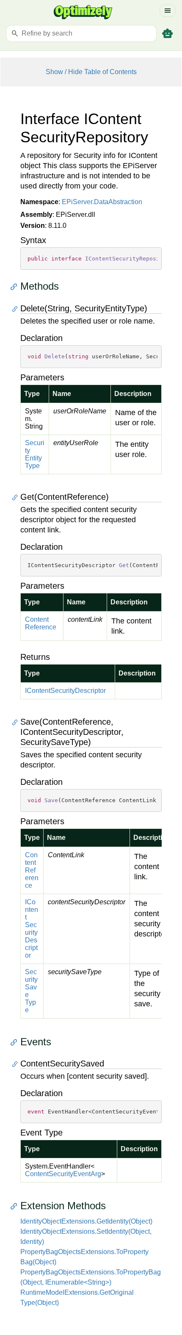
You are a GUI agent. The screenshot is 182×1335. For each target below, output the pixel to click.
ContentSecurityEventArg (63, 1173)
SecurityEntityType (34, 454)
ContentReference (40, 623)
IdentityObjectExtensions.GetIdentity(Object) (86, 1221)
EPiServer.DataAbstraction (102, 201)
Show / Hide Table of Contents (91, 71)
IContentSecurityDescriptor (65, 690)
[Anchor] (16, 286)
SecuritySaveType (31, 991)
